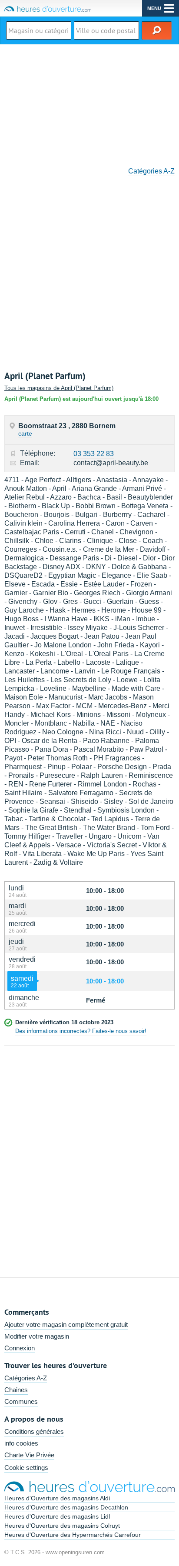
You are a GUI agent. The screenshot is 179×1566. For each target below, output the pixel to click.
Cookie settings (26, 1467)
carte (25, 433)
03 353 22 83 (93, 453)
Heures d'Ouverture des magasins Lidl (57, 1516)
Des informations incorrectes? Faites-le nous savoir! (80, 1031)
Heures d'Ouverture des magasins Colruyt (62, 1525)
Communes (21, 1401)
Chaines (16, 1389)
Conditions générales (34, 1431)
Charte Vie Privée (29, 1455)
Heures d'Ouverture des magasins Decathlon (66, 1507)
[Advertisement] (89, 103)
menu (154, 8)
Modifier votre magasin (36, 1336)
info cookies (21, 1443)
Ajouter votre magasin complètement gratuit (66, 1324)
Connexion (19, 1348)
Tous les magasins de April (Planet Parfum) (58, 388)
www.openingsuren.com (75, 1552)
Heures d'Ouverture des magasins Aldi (57, 1498)
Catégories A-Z (151, 171)
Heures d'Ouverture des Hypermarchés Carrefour (72, 1534)
